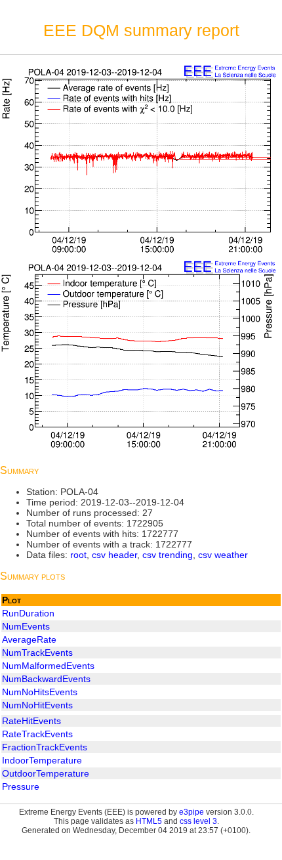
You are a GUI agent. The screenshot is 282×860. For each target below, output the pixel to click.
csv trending (167, 554)
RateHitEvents (31, 721)
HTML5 (149, 821)
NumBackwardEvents (46, 679)
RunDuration (28, 613)
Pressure (20, 786)
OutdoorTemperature (45, 773)
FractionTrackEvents (44, 747)
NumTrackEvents (37, 652)
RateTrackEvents (37, 734)
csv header (114, 554)
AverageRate (29, 639)
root (78, 554)
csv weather (223, 554)
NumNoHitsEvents (39, 692)
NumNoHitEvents (37, 705)
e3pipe (191, 812)
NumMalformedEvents (48, 665)
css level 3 (198, 821)
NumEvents (26, 626)
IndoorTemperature (42, 760)
